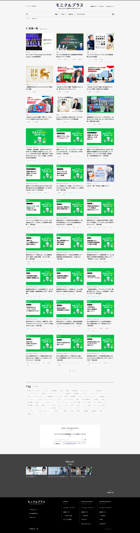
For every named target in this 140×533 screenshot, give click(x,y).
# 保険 (100, 261)
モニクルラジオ (81, 14)
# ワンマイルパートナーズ (55, 393)
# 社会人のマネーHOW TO (31, 160)
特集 (56, 14)
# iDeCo (89, 330)
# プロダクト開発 (75, 402)
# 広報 (94, 124)
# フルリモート (31, 411)
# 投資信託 (29, 264)
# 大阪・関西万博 (66, 91)
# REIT (89, 365)
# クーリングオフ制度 (103, 158)
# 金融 (36, 402)
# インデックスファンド (47, 402)
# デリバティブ (106, 296)
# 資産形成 (74, 59)
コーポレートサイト (69, 508)
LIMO (101, 519)
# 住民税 (65, 411)
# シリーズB (58, 396)
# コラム (58, 402)
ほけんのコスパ (86, 524)
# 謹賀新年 (34, 91)
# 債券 (74, 227)
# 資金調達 (73, 396)
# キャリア (29, 408)
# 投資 (58, 227)
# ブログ (59, 399)
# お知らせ (43, 393)
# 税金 (42, 405)
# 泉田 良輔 (59, 59)
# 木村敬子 (101, 61)
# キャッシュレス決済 (48, 227)
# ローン (58, 195)
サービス (101, 6)
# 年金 (93, 330)
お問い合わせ (32, 517)
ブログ (63, 14)
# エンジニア (105, 393)
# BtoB (53, 405)
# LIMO (65, 405)
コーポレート (109, 6)
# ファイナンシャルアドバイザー (102, 408)
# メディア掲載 (87, 402)
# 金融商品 (102, 396)
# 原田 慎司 (101, 59)
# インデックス (49, 328)
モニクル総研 (67, 519)
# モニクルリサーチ (108, 61)
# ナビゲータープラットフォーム (45, 399)
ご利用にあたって (33, 509)
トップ (27, 18)
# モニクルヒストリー (38, 396)
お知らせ (71, 14)
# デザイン (68, 124)
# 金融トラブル (46, 192)
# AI (69, 59)
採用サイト (93, 6)
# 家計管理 (29, 405)
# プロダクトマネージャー (44, 411)
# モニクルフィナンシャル (92, 61)
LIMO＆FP (102, 524)
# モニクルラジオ (68, 399)
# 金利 (78, 227)
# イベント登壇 (87, 405)
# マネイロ (84, 393)
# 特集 (67, 390)
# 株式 (43, 328)
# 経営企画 (95, 59)
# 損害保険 (105, 261)
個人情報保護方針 (33, 513)
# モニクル (29, 59)
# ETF (110, 362)
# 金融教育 (65, 59)
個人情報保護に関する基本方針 (71, 443)
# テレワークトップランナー (65, 408)
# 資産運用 (80, 59)
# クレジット (34, 229)
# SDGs (78, 405)
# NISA (74, 362)
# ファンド (66, 402)
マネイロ (84, 519)
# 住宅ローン (64, 195)
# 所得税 (78, 411)
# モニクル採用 (97, 402)
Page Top (110, 492)
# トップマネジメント (32, 393)
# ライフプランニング (78, 156)
